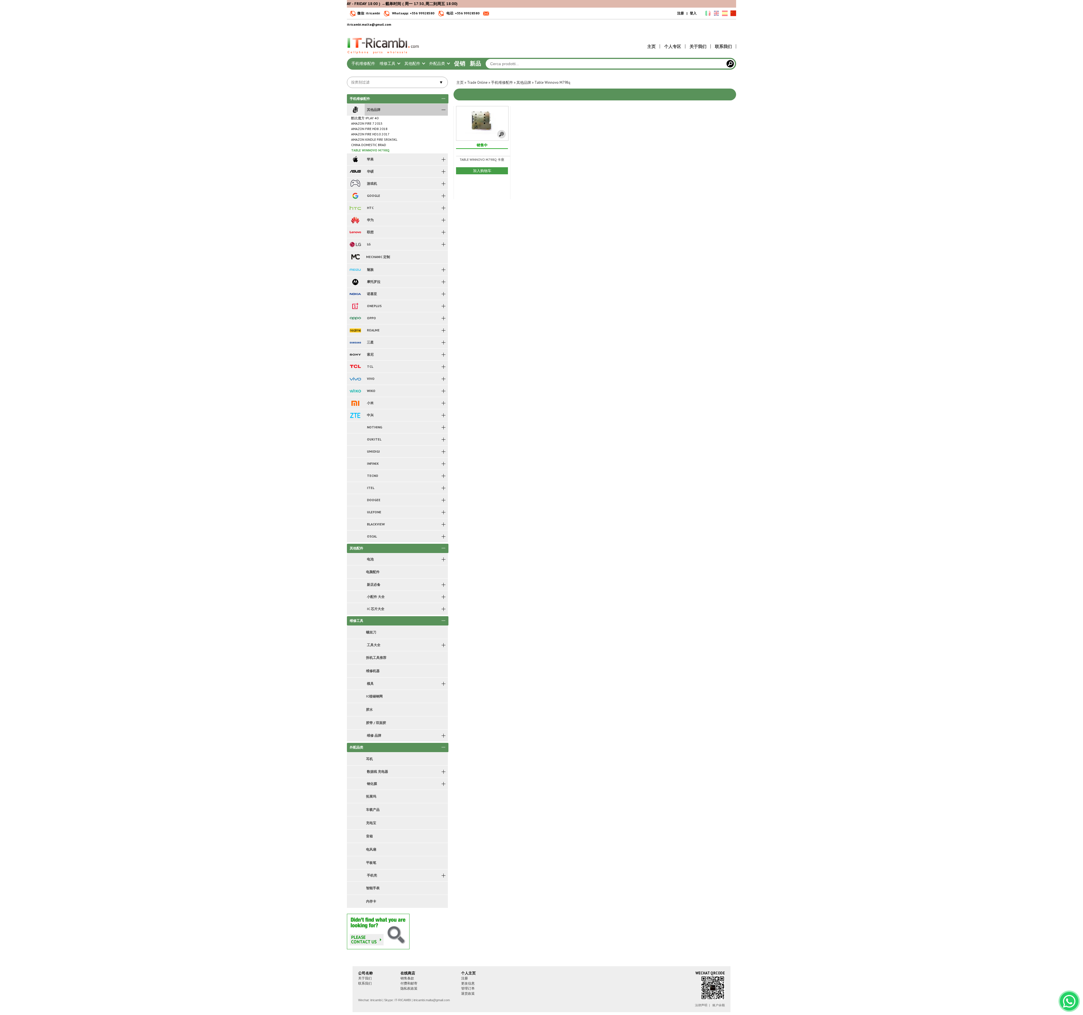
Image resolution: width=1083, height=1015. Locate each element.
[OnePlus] (355, 306)
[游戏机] (355, 183)
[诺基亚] (355, 294)
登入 (693, 13)
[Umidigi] (355, 451)
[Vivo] (355, 379)
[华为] (355, 220)
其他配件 (412, 63)
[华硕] (355, 171)
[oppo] (355, 318)
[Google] (355, 195)
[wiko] (355, 391)
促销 (459, 63)
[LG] (355, 244)
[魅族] (355, 269)
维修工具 (388, 63)
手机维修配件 (363, 63)
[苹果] (355, 159)
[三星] (355, 342)
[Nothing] (355, 427)
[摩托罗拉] (355, 282)
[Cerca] (730, 63)
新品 (475, 63)
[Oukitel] (355, 439)
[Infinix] (355, 463)
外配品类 (437, 63)
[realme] (355, 330)
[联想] (355, 232)
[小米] (355, 403)
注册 (680, 13)
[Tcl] (355, 366)
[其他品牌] (355, 109)
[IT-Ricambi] (383, 55)
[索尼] (355, 354)
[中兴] (355, 415)
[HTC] (355, 208)
